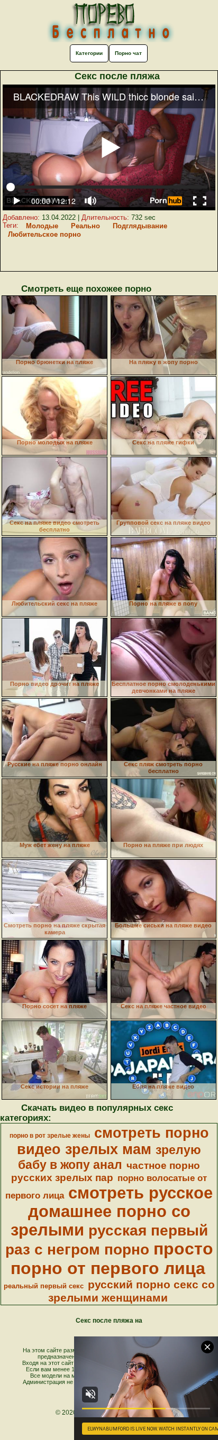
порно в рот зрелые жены (50, 1135)
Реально (85, 226)
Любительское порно (44, 234)
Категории (89, 53)
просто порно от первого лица (112, 1258)
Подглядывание (140, 226)
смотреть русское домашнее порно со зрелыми (112, 1211)
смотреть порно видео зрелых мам (113, 1141)
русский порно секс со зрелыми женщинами (131, 1291)
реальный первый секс (44, 1286)
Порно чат (128, 53)
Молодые (42, 226)
